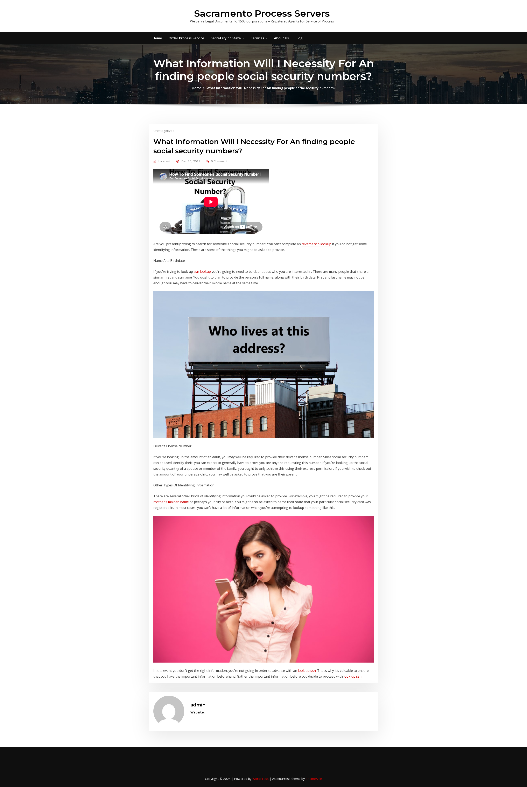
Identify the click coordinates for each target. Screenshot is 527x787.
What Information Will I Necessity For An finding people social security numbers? (271, 88)
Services (258, 38)
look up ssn (307, 670)
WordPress (260, 778)
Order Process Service (186, 38)
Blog (298, 38)
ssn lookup (202, 271)
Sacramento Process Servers (262, 13)
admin (165, 161)
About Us (281, 38)
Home (157, 38)
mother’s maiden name (171, 502)
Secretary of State (226, 38)
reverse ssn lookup (316, 244)
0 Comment (219, 161)
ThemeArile (314, 778)
